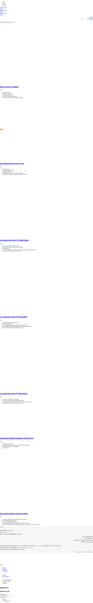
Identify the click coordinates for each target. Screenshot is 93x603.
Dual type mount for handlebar (9, 87)
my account (5, 569)
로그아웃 (5, 571)
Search (4, 575)
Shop (4, 3)
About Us (4, 5)
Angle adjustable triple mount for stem (12, 163)
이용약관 (22, 547)
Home (4, 2)
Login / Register (6, 576)
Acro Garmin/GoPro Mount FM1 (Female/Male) (13, 317)
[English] (91, 18)
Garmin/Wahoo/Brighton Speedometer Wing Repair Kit (16, 438)
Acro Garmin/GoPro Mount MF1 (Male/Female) (13, 394)
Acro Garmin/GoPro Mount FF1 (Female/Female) (14, 240)
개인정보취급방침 (28, 547)
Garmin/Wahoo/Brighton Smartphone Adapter (14, 514)
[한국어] (91, 19)
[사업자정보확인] (38, 545)
